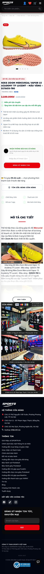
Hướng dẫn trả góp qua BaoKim (14, 475)
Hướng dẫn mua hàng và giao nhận (15, 447)
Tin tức (4, 482)
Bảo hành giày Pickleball (11, 466)
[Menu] (40, 3)
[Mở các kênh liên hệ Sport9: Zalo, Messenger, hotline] (38, 562)
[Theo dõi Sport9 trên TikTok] (10, 502)
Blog (3, 485)
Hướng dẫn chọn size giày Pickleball (15, 472)
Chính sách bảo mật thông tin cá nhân (16, 444)
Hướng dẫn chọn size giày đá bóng (15, 460)
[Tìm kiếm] (40, 8)
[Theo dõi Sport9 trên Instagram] (16, 502)
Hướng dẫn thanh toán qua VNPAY (15, 478)
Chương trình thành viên (11, 488)
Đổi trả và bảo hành (9, 456)
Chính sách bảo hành (10, 453)
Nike (16, 92)
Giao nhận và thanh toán (11, 450)
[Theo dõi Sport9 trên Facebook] (4, 502)
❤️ (30, 3)
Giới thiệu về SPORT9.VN (11, 441)
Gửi (22, 527)
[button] (17, 68)
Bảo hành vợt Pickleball (11, 463)
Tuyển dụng (6, 491)
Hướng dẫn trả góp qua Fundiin (14, 469)
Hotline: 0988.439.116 (12, 430)
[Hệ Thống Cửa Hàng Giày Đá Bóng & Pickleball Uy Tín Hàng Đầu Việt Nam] (7, 3)
